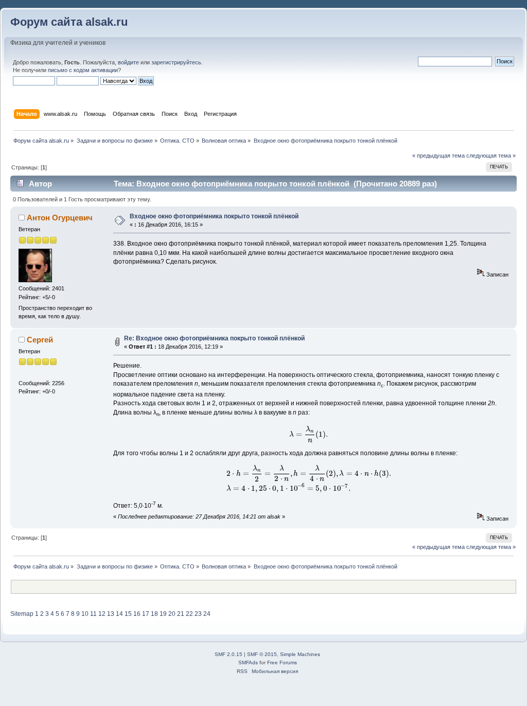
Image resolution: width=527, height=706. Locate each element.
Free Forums (282, 662)
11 (93, 613)
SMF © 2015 (262, 654)
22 (189, 613)
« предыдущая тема (438, 155)
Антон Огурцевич (60, 217)
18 (154, 613)
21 (180, 613)
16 (136, 613)
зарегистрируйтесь (176, 62)
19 (163, 613)
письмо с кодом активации (83, 70)
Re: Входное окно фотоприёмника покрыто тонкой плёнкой (214, 338)
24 (206, 613)
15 (128, 613)
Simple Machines (300, 654)
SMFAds (248, 662)
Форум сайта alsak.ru (69, 21)
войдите (128, 62)
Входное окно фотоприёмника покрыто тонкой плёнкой (214, 216)
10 (85, 613)
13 (110, 613)
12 (102, 613)
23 (198, 613)
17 (145, 613)
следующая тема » (491, 155)
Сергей (40, 339)
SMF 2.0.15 (228, 654)
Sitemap (21, 613)
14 (119, 613)
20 (171, 613)
